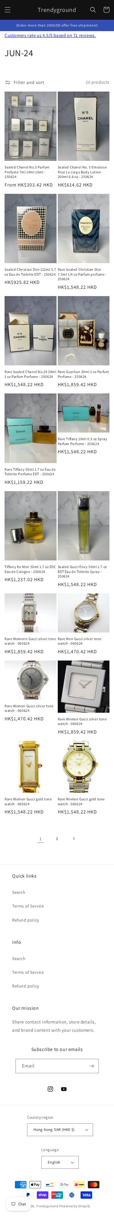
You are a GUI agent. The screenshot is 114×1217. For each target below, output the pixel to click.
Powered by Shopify (75, 1206)
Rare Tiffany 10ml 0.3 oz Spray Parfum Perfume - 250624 (83, 441)
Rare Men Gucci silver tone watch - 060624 (80, 641)
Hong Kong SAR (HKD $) (53, 1129)
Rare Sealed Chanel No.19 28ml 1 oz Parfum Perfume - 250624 (30, 374)
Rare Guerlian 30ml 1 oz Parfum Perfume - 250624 (83, 374)
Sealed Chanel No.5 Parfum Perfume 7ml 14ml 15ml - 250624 (27, 172)
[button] (7, 9)
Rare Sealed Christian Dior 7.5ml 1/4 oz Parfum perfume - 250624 (82, 274)
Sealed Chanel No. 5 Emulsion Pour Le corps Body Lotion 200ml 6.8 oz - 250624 (82, 172)
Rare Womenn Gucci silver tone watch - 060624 (30, 641)
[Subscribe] (91, 1066)
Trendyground (47, 1206)
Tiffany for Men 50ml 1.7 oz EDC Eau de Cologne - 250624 (30, 569)
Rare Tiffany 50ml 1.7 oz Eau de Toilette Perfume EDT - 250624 (30, 471)
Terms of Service (28, 906)
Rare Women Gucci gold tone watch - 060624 (28, 801)
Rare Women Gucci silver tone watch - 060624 (29, 708)
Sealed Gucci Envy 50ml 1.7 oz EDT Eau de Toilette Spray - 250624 (82, 571)
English (54, 1162)
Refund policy (25, 920)
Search (19, 892)
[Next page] (73, 838)
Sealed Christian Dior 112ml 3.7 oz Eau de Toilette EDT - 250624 (30, 272)
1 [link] (41, 839)
